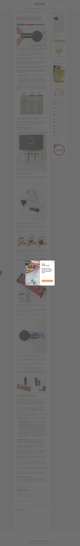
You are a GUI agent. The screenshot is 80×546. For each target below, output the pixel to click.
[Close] (53, 262)
